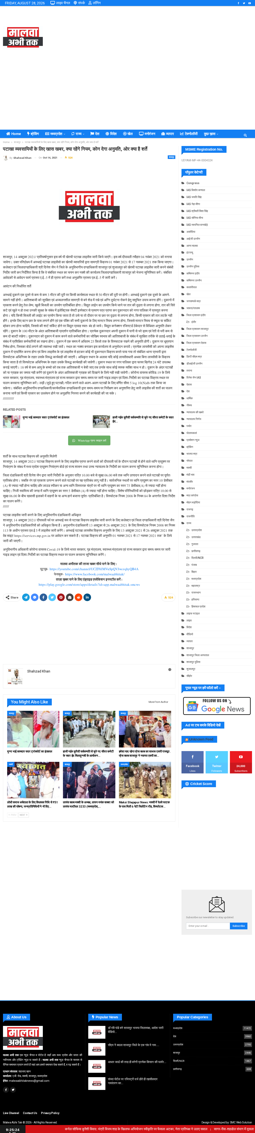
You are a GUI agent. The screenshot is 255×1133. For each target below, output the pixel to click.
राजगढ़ (189, 509)
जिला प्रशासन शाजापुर (197, 328)
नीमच (189, 405)
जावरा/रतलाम (193, 308)
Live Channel (11, 1113)
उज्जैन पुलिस (192, 266)
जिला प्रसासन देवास (196, 342)
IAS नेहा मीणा (193, 204)
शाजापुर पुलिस (193, 662)
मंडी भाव (190, 474)
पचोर (188, 426)
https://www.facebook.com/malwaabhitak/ (95, 574)
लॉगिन (97, 3)
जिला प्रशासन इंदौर (196, 315)
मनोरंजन (150, 134)
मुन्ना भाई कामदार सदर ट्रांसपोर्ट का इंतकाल (46, 417)
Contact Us (30, 1113)
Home (16, 134)
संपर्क (81, 3)
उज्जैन (189, 259)
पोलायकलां (191, 433)
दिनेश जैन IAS (193, 377)
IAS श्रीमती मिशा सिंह (197, 211)
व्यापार (170, 134)
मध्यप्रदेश (56, 134)
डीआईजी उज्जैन (194, 363)
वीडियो (189, 634)
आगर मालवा (192, 245)
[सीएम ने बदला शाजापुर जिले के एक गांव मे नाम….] (96, 1049)
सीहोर (189, 675)
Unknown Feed (201, 739)
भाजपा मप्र (191, 453)
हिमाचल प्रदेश (198, 606)
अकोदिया (190, 231)
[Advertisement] (170, 38)
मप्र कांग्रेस (192, 495)
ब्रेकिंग (35, 134)
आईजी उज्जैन (193, 238)
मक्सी (11, 764)
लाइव (189, 620)
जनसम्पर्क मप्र (193, 301)
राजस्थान (196, 592)
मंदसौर (189, 481)
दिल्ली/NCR (197, 557)
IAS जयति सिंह (194, 197)
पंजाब (194, 564)
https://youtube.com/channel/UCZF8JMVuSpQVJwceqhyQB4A (94, 569)
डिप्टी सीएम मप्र (194, 356)
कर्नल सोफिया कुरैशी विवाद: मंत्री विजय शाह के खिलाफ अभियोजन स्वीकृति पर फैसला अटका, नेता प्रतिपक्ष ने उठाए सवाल (118, 1129)
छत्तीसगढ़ (195, 551)
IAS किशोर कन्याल (195, 190)
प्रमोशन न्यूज (192, 440)
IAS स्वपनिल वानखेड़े (197, 224)
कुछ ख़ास (209, 134)
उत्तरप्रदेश (196, 530)
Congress (192, 183)
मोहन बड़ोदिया (193, 502)
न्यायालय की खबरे (195, 412)
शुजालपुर (190, 669)
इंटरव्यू (189, 252)
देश (97, 134)
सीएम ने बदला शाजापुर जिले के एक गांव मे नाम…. (133, 1045)
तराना (189, 370)
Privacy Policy (50, 1113)
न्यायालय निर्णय (193, 419)
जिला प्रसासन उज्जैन (197, 335)
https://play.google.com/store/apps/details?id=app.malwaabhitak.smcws (89, 584)
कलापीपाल (191, 287)
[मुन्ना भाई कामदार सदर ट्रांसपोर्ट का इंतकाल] (11, 421)
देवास (189, 384)
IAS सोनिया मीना (194, 217)
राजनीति (190, 516)
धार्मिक (189, 398)
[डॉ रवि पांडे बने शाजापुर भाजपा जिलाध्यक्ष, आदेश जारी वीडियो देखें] (96, 1032)
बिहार (194, 571)
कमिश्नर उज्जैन (194, 280)
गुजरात (194, 544)
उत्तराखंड (196, 537)
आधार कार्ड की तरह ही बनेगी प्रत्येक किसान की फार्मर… (137, 1062)
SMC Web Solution (241, 1122)
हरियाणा (195, 599)
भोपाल (189, 460)
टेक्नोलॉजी (191, 134)
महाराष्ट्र (195, 585)
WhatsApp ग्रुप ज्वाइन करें (92, 440)
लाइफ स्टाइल (193, 613)
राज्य (78, 134)
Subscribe (238, 925)
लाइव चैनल (63, 3)
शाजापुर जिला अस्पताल (197, 655)
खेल (130, 134)
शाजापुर (171, 157)
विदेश (113, 134)
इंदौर (193, 321)
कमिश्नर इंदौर (193, 273)
